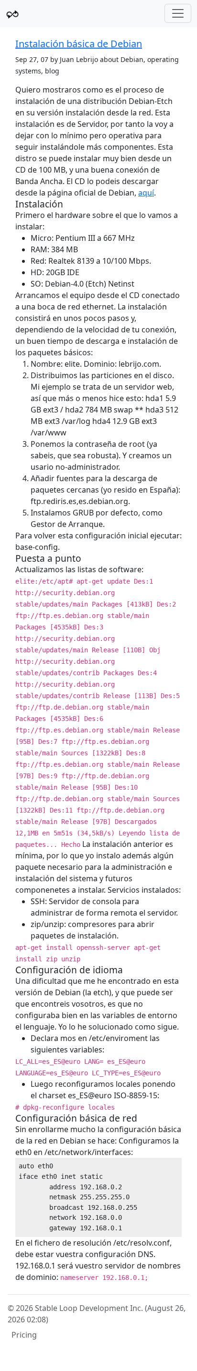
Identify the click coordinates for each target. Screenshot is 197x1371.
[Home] (12, 13)
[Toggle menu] (177, 13)
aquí (146, 192)
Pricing (24, 1335)
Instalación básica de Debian (78, 43)
